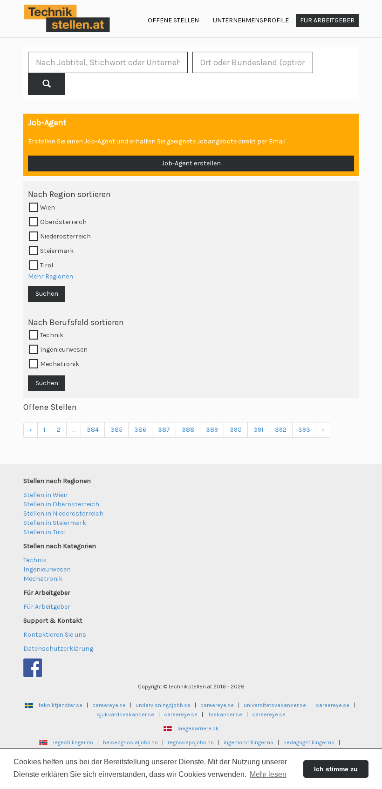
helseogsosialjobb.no (130, 742)
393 (304, 430)
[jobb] (46, 84)
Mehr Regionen (50, 276)
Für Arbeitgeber (46, 607)
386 (140, 430)
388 (188, 430)
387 (164, 430)
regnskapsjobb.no (191, 742)
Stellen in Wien (45, 495)
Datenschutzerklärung (58, 649)
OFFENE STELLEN (173, 20)
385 (116, 430)
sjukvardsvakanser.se (125, 714)
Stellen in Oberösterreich (61, 504)
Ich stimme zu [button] (336, 769)
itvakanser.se (224, 714)
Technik (35, 560)
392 (280, 430)
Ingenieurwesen (47, 569)
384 (93, 430)
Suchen (46, 294)
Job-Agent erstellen (191, 163)
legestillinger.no (73, 742)
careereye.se (109, 705)
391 (258, 430)
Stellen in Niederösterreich (63, 513)
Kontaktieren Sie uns (54, 635)
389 (212, 430)
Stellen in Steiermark (54, 523)
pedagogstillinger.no (308, 742)
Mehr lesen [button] (268, 774)
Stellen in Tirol (44, 532)
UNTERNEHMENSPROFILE (251, 20)
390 (236, 430)
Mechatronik (42, 579)
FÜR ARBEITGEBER (327, 20)
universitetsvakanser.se (275, 705)
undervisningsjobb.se (163, 705)
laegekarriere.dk (198, 728)
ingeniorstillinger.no (248, 742)
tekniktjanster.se (60, 705)
